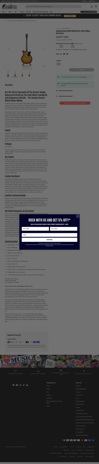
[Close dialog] (77, 216)
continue (49, 240)
